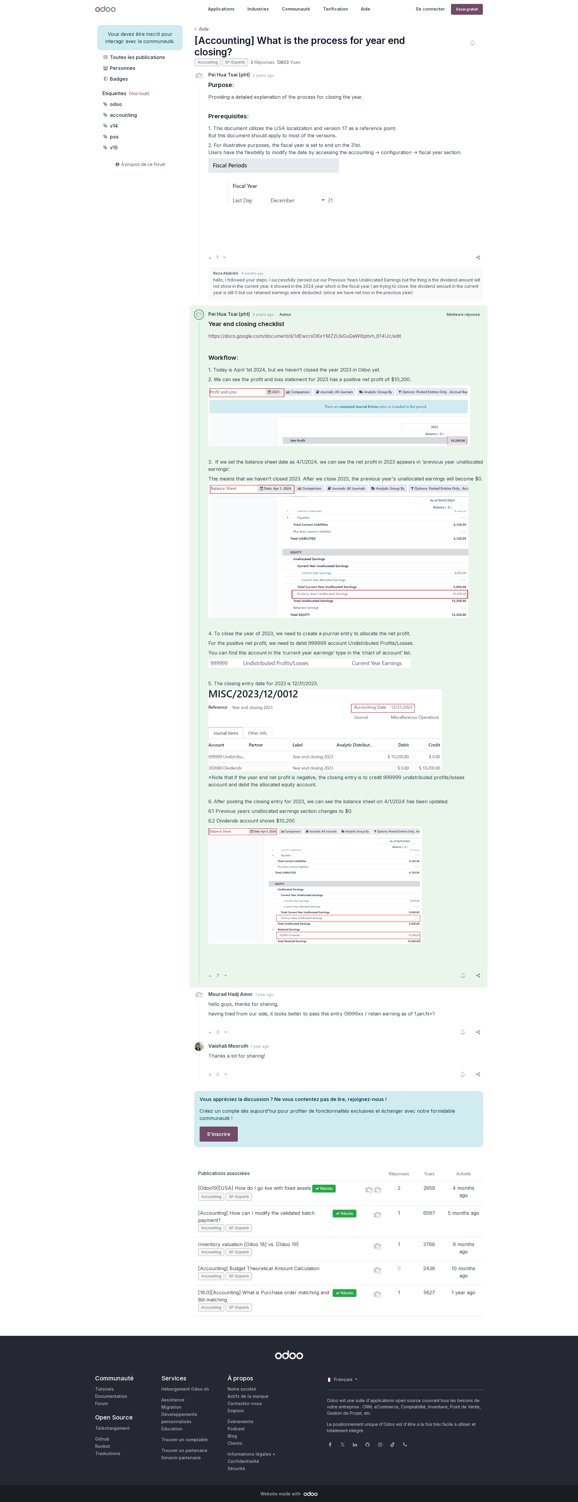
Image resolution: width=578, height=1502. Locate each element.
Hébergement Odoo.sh (185, 1389)
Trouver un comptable (184, 1439)
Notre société (242, 1389)
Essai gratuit (467, 9)
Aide (365, 8)
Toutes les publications (137, 57)
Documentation (111, 1396)
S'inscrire (218, 1134)
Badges (118, 79)
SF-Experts (235, 62)
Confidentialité (243, 1461)
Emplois (236, 1410)
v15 (113, 148)
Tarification (335, 8)
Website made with (281, 1493)
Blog (232, 1435)
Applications (221, 8)
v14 (113, 126)
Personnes (122, 68)
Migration (171, 1407)
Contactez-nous (245, 1403)
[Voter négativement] (224, 257)
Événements (240, 1421)
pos (114, 137)
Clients (235, 1443)
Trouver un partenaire (184, 1450)
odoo (115, 104)
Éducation (171, 1428)
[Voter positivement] (210, 257)
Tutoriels (104, 1389)
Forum (101, 1403)
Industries (258, 8)
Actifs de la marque (248, 1396)
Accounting (208, 62)
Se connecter (430, 8)
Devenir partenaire (181, 1457)
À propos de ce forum (142, 164)
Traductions (107, 1453)
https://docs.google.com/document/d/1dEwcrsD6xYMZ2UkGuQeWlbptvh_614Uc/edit (304, 336)
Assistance (173, 1399)
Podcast (236, 1428)
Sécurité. (237, 1468)
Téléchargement (112, 1428)
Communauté (296, 8)
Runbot (102, 1446)
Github (102, 1438)
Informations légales (249, 1454)
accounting (123, 115)
